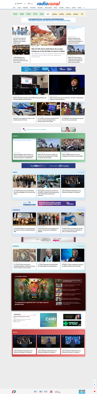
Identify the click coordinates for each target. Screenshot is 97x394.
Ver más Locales (81, 172)
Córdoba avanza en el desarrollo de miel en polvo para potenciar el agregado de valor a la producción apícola (72, 230)
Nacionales (40, 7)
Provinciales (33, 7)
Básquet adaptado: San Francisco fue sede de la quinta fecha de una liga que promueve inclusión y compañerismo (75, 41)
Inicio (14, 7)
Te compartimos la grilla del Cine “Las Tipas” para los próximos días (32, 303)
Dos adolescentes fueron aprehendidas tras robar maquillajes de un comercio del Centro (24, 192)
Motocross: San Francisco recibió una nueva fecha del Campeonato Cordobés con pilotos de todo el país (48, 156)
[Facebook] (94, 384)
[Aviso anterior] (23, 325)
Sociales (74, 7)
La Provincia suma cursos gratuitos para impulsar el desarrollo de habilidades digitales (48, 230)
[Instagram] (94, 387)
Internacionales (48, 7)
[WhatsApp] (94, 381)
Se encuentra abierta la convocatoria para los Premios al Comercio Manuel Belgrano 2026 (24, 230)
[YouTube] (94, 391)
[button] (68, 281)
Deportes (68, 7)
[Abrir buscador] (84, 7)
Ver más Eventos (81, 332)
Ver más (34, 314)
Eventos (79, 7)
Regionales (25, 7)
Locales (19, 7)
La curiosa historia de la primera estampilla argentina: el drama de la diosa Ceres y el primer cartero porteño (24, 266)
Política (55, 7)
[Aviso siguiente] (27, 325)
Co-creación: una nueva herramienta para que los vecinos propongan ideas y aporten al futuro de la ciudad (48, 120)
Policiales (61, 7)
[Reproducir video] (34, 290)
